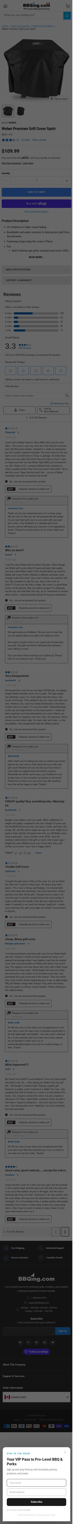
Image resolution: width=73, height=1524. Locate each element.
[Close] (65, 1452)
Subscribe (36, 1501)
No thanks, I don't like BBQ (18, 1510)
